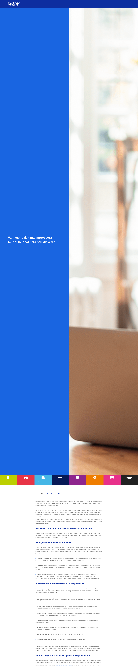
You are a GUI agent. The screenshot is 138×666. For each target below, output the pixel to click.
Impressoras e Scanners (43, 481)
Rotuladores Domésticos (77, 481)
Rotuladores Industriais (95, 481)
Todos (8, 481)
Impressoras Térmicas (60, 481)
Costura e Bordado (26, 481)
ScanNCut (112, 481)
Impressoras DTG (129, 481)
